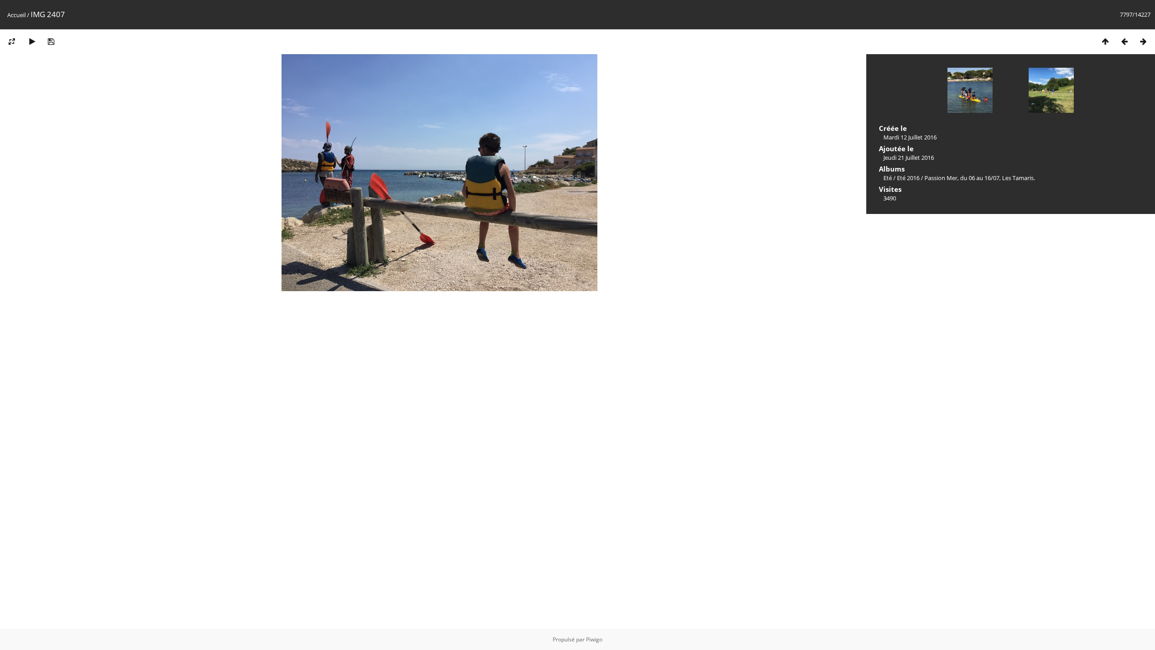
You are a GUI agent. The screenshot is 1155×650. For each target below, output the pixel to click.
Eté (887, 178)
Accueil (16, 15)
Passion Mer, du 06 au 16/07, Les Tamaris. (979, 178)
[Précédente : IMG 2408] (1124, 41)
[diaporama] (32, 41)
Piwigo (594, 639)
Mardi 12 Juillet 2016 (910, 137)
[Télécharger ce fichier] (51, 41)
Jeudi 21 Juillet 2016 (908, 157)
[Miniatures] (1105, 41)
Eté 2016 (908, 178)
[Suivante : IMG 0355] (1143, 41)
